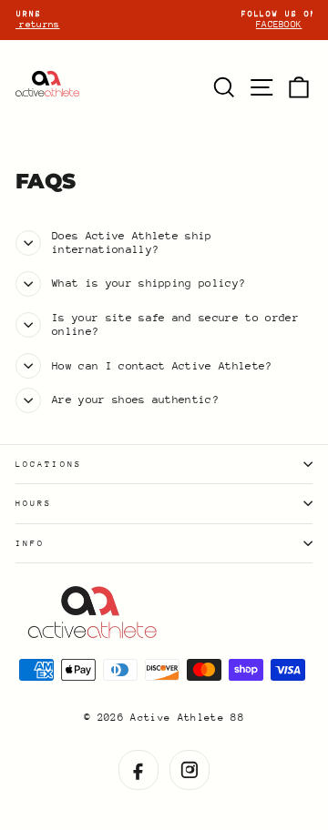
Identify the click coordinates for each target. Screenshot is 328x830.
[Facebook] (138, 770)
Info (30, 543)
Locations (48, 464)
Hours (33, 503)
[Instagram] (189, 770)
